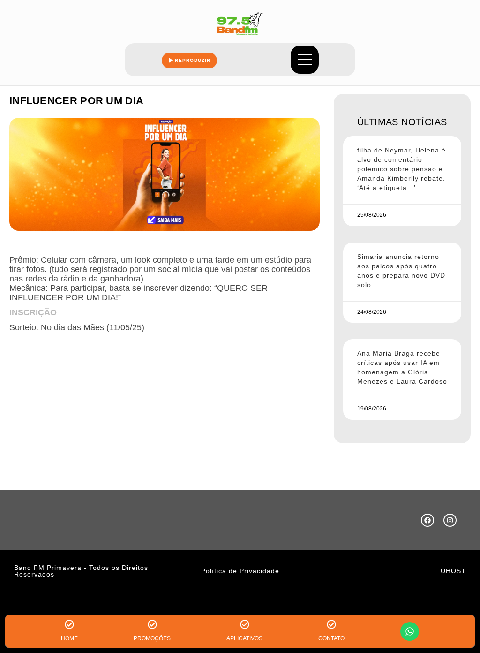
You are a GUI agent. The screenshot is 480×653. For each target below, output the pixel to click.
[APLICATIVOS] (244, 624)
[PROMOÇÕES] (152, 624)
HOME (69, 638)
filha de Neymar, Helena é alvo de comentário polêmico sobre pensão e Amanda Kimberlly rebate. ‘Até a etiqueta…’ (401, 168)
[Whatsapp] (409, 631)
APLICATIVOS (244, 638)
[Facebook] (427, 520)
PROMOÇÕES (152, 638)
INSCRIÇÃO (33, 312)
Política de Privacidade (240, 571)
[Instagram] (450, 520)
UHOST (453, 571)
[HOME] (69, 624)
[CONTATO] (331, 624)
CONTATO (331, 638)
